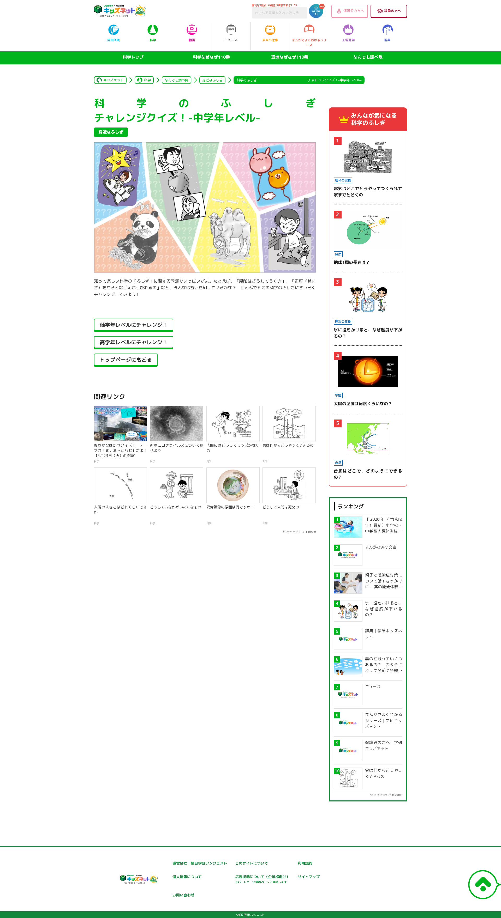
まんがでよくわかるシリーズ (309, 42)
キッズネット (113, 80)
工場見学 (348, 40)
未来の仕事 (270, 40)
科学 (153, 40)
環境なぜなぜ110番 (289, 57)
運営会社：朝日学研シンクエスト (199, 863)
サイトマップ (309, 876)
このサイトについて (251, 863)
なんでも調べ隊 (368, 57)
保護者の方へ (353, 10)
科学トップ (133, 57)
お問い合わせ (183, 894)
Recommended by (293, 531)
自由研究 (113, 40)
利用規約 (305, 863)
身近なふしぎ (212, 80)
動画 (192, 40)
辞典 (387, 40)
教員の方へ (392, 10)
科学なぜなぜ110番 (211, 57)
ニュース (231, 40)
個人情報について (187, 876)
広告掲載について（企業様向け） (262, 879)
